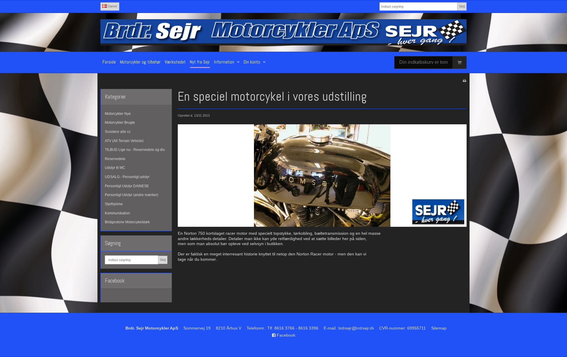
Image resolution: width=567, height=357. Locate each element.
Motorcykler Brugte (120, 122)
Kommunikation (117, 213)
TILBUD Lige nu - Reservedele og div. (135, 150)
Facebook (285, 335)
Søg (462, 6)
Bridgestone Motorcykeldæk (127, 222)
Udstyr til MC (115, 168)
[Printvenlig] (464, 81)
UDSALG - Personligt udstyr (127, 177)
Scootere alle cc (118, 132)
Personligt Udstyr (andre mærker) (131, 195)
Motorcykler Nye (118, 114)
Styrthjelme (114, 204)
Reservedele (115, 159)
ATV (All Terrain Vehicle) (124, 141)
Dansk (112, 6)
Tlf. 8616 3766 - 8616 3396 (292, 328)
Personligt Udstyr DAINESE (127, 186)
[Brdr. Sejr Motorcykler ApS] (283, 32)
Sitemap (439, 328)
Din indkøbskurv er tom (423, 61)
